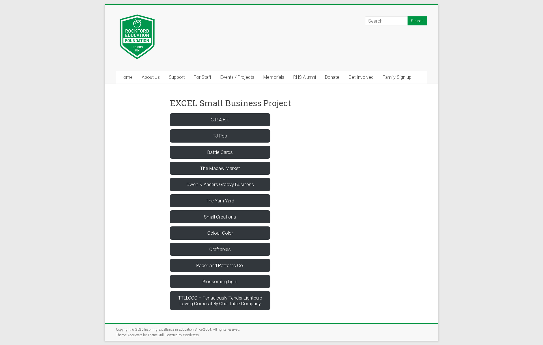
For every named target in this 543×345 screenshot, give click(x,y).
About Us (151, 77)
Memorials (273, 77)
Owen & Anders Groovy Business (220, 184)
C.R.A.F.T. (220, 120)
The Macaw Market (220, 168)
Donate (332, 77)
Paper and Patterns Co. (220, 265)
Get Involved (361, 77)
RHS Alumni (304, 77)
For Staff (202, 77)
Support (177, 77)
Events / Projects (237, 77)
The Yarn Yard (220, 201)
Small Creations (220, 217)
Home (126, 77)
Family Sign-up (397, 77)
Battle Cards (220, 152)
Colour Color (220, 233)
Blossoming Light (220, 281)
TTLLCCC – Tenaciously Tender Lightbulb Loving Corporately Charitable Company (220, 300)
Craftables (220, 249)
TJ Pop (220, 136)
